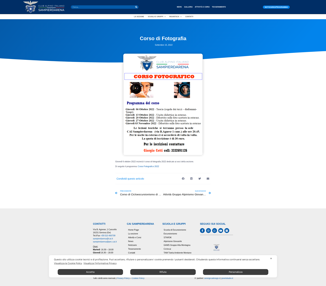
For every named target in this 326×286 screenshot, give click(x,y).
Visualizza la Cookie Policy (68, 263)
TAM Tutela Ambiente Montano (177, 253)
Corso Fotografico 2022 (148, 166)
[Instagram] (208, 230)
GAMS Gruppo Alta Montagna (177, 245)
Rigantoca (174, 17)
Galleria (188, 7)
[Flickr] (226, 230)
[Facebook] (202, 230)
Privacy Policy (123, 278)
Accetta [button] (90, 272)
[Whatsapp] (214, 230)
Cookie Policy (138, 278)
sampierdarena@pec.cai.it (105, 242)
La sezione (139, 17)
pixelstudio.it (227, 278)
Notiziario (132, 245)
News (179, 7)
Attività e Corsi (202, 7)
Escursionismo (170, 234)
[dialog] (163, 266)
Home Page (133, 230)
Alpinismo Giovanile (173, 241)
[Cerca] (136, 7)
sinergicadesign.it (212, 278)
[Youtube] (220, 230)
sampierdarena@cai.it (103, 239)
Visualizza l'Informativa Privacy (100, 263)
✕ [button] (271, 258)
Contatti (189, 17)
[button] (183, 178)
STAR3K (168, 237)
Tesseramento (219, 7)
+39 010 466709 (108, 235)
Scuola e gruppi (155, 17)
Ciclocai (167, 249)
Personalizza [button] (235, 272)
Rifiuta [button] (163, 272)
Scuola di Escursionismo (175, 230)
